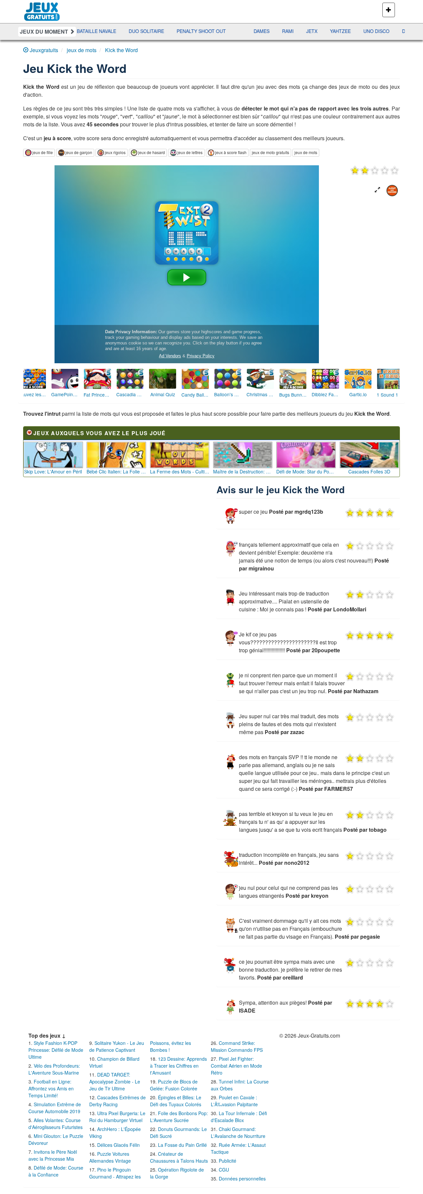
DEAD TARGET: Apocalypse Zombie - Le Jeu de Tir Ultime (114, 1081)
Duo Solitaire (92, 31)
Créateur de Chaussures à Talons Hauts (179, 1157)
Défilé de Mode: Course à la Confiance (55, 1171)
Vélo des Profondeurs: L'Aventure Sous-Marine (54, 1069)
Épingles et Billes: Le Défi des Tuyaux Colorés (175, 1101)
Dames (207, 31)
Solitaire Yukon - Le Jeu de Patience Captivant (116, 1046)
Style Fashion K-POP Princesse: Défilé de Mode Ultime (55, 1050)
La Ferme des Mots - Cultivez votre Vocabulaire (180, 471)
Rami (233, 31)
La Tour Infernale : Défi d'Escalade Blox (239, 1116)
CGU (224, 1169)
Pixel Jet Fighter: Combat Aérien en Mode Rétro (236, 1065)
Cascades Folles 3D (369, 471)
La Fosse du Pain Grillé (182, 1145)
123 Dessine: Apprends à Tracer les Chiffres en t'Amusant (178, 1065)
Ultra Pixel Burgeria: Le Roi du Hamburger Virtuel (117, 1116)
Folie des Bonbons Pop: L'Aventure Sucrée (179, 1116)
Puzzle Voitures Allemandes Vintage (110, 1157)
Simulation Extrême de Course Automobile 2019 (54, 1107)
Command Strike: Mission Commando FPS (237, 1046)
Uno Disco (322, 31)
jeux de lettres (190, 152)
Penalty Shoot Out (147, 31)
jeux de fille (42, 152)
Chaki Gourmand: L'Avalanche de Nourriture (238, 1132)
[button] (377, 190)
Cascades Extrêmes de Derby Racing (117, 1101)
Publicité (227, 1160)
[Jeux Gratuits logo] (42, 8)
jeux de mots (305, 152)
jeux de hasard (151, 152)
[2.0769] (375, 170)
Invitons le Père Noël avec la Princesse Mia (52, 1155)
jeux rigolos (115, 152)
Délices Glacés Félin (118, 1145)
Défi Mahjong (365, 31)
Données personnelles (242, 1178)
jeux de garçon (78, 152)
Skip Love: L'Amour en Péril (53, 471)
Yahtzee (286, 31)
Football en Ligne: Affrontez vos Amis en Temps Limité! (51, 1088)
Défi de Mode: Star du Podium (306, 471)
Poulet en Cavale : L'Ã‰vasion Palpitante (234, 1101)
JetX (257, 31)
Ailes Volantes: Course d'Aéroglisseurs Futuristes (55, 1123)
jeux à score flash (231, 152)
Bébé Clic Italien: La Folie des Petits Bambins (116, 471)
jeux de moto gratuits (270, 152)
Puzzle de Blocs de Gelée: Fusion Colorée (174, 1085)
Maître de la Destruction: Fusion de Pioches (243, 471)
